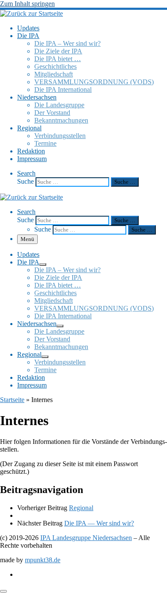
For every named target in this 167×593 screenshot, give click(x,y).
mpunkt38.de (42, 560)
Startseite (12, 399)
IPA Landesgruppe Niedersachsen (86, 537)
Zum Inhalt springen (27, 3)
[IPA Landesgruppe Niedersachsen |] (31, 13)
